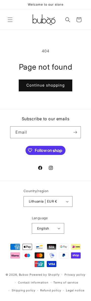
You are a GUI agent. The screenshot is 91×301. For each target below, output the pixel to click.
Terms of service (65, 282)
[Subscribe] (75, 132)
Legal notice (75, 290)
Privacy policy (74, 274)
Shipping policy (23, 290)
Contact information (33, 282)
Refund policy (50, 290)
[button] (10, 19)
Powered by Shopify (45, 274)
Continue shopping (45, 85)
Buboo (24, 274)
